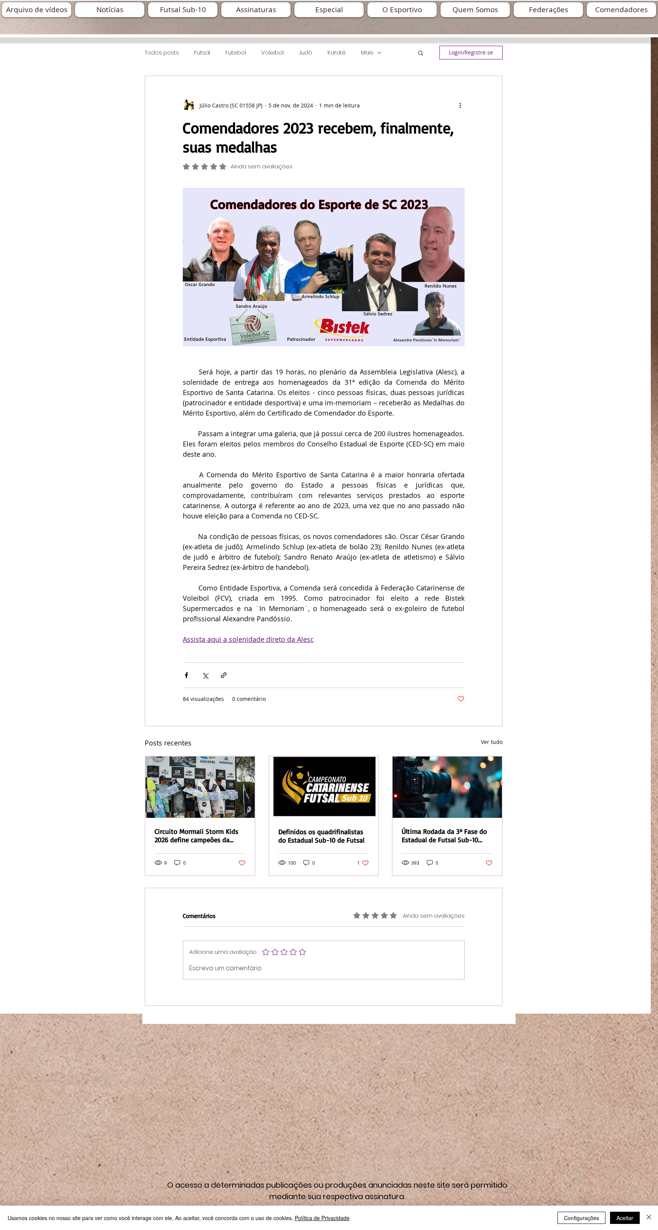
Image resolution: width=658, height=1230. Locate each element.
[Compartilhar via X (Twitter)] (205, 675)
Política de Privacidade (322, 1218)
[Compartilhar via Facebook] (186, 675)
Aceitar (624, 1218)
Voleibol (272, 52)
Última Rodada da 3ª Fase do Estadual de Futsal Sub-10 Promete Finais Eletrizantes (444, 835)
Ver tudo (492, 741)
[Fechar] (648, 1218)
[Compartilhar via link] (223, 675)
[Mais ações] (460, 105)
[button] (420, 53)
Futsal (202, 52)
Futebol (235, 52)
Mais (367, 52)
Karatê (336, 52)
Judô (305, 52)
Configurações (581, 1218)
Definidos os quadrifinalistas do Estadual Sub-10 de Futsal (321, 835)
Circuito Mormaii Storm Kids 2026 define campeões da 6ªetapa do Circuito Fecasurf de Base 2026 (197, 835)
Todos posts (162, 52)
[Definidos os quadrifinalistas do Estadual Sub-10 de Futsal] (324, 787)
